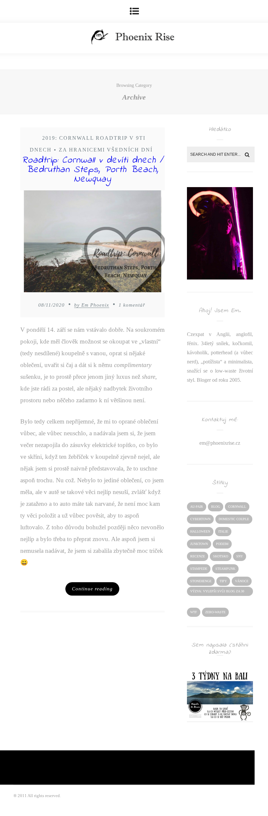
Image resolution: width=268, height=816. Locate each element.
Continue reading (92, 588)
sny (239, 556)
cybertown (200, 519)
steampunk (225, 568)
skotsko (220, 556)
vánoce (241, 581)
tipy (223, 581)
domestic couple (234, 519)
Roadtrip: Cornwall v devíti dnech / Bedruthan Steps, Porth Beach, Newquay (92, 169)
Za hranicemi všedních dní (106, 149)
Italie (223, 531)
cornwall (237, 506)
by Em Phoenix (91, 305)
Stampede (198, 568)
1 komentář (132, 305)
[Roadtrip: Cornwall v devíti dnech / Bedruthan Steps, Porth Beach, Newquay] (92, 243)
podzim (222, 544)
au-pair (196, 506)
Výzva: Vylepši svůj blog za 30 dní (217, 592)
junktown (199, 544)
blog (215, 506)
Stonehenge (200, 581)
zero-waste (215, 612)
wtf (193, 612)
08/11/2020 (51, 305)
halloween (200, 531)
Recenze (197, 556)
